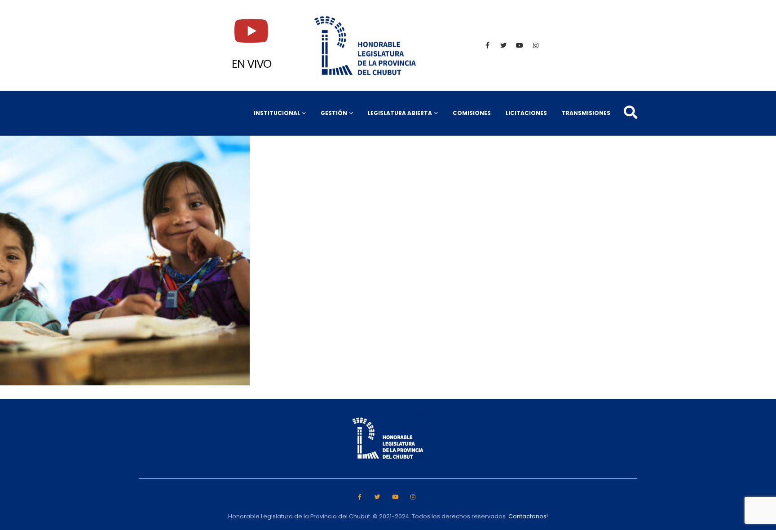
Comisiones (472, 113)
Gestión (334, 113)
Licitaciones (526, 113)
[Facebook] (487, 45)
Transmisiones (586, 113)
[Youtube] (519, 45)
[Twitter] (503, 45)
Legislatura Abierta (400, 113)
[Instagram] (535, 45)
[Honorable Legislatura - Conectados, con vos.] (365, 45)
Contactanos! (528, 516)
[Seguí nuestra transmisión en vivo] (251, 31)
